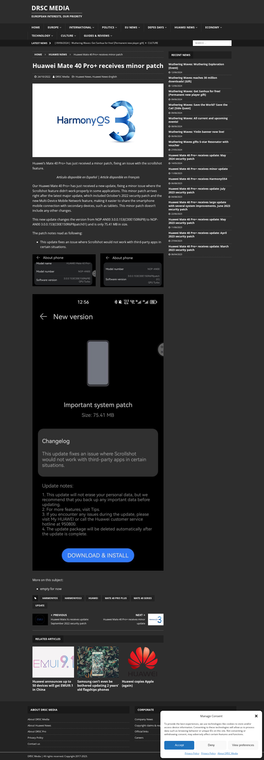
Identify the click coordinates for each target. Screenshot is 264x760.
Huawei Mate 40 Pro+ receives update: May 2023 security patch (197, 221)
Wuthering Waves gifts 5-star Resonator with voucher (198, 143)
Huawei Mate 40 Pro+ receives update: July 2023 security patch (197, 190)
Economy (212, 27)
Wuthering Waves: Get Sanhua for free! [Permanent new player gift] (194, 92)
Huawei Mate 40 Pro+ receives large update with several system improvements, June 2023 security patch (199, 205)
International (80, 27)
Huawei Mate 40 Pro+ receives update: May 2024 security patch (197, 157)
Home (36, 27)
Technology (41, 35)
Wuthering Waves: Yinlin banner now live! (196, 132)
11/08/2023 (176, 173)
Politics (108, 27)
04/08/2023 (176, 196)
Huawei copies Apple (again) (138, 683)
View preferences (243, 745)
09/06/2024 (176, 99)
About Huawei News (39, 725)
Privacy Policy (192, 753)
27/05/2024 (176, 149)
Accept (179, 745)
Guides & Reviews (96, 35)
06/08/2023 (176, 183)
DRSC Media (62, 76)
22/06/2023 (176, 213)
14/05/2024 (176, 163)
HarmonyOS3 (73, 598)
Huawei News (185, 27)
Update (39, 605)
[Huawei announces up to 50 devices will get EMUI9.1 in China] (53, 662)
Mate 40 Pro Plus (116, 598)
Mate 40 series (143, 598)
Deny (211, 745)
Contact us (34, 744)
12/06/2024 (176, 72)
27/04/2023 (176, 240)
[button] (256, 716)
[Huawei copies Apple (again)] (143, 662)
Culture (67, 35)
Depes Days (156, 27)
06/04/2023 (176, 254)
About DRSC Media (228, 753)
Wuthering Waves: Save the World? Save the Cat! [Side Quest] (198, 106)
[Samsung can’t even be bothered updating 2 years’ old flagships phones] (98, 662)
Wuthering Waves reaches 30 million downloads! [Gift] (193, 79)
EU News (131, 27)
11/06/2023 (176, 227)
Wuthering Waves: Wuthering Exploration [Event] (196, 65)
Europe (53, 27)
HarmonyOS (50, 598)
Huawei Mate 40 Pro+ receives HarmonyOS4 (198, 179)
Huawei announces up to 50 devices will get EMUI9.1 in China (52, 685)
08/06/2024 (176, 126)
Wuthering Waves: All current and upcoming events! (198, 120)
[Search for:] (212, 43)
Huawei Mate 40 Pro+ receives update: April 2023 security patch (198, 234)
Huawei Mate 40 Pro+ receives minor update (198, 169)
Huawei (93, 598)
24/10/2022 (43, 76)
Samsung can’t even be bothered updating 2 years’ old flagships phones (97, 685)
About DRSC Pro (37, 731)
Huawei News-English (104, 76)
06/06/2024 (176, 136)
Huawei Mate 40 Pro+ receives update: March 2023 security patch (199, 248)
